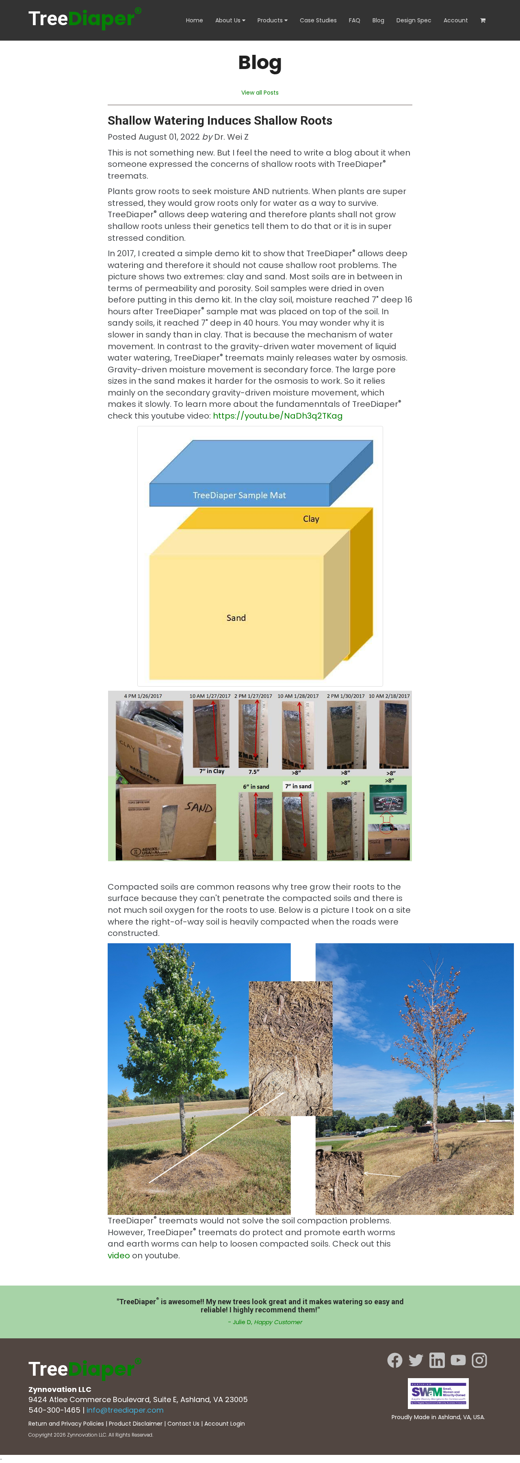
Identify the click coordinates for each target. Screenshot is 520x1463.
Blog (378, 20)
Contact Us (183, 1424)
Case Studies (318, 20)
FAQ (354, 20)
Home (194, 20)
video (119, 1255)
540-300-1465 (54, 1410)
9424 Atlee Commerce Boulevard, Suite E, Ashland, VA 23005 (138, 1399)
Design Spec (413, 20)
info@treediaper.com (125, 1410)
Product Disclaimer (135, 1424)
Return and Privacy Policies (66, 1424)
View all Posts (260, 93)
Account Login (224, 1424)
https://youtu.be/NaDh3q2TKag (278, 415)
